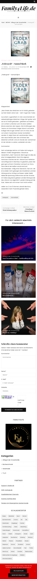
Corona (16, 519)
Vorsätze (19, 551)
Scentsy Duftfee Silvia (8, 499)
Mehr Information (18, 575)
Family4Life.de (18, 8)
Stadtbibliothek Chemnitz (10, 494)
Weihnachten (28, 551)
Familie (22, 523)
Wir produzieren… (8, 295)
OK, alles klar (18, 571)
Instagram (18, 534)
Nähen (4, 541)
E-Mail (3, 379)
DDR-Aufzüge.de (6, 490)
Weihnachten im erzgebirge (10, 555)
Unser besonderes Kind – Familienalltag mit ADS (18, 258)
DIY (21, 519)
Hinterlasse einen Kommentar (10, 69)
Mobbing (22, 537)
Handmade (6, 469)
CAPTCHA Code (21, 401)
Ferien (15, 526)
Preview (11, 541)
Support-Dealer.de (7, 486)
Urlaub (12, 551)
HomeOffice (25, 530)
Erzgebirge (14, 523)
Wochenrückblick (7, 558)
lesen (31, 534)
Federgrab (5, 197)
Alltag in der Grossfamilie (11, 60)
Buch (18, 516)
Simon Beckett (17, 548)
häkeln (10, 534)
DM (26, 519)
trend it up (5, 551)
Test (25, 548)
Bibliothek (11, 516)
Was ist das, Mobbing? (10, 332)
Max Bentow (14, 537)
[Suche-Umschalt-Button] (34, 1)
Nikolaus (30, 537)
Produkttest (19, 541)
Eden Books (6, 523)
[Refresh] (14, 396)
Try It (4, 473)
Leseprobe (5, 537)
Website (4, 387)
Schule (28, 544)
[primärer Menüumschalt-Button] (18, 17)
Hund (4, 534)
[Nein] (35, 571)
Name (3, 371)
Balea (4, 516)
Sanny (6, 67)
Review (26, 541)
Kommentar (5, 354)
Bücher (24, 516)
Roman (13, 544)
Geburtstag (23, 526)
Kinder (25, 534)
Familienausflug (7, 526)
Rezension (5, 544)
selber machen (6, 548)
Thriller (31, 548)
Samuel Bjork (14, 197)
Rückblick (20, 544)
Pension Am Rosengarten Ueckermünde (14, 503)
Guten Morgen (6, 530)
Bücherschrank (8, 464)
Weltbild (22, 555)
